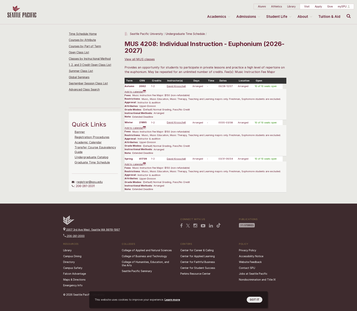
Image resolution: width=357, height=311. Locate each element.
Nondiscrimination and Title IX (257, 279)
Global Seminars (79, 77)
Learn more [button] (172, 299)
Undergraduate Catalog (91, 157)
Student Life (276, 16)
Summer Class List (81, 71)
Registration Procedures (92, 137)
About (303, 16)
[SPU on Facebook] (181, 225)
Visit (307, 6)
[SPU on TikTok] (219, 225)
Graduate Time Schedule (92, 162)
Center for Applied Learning (197, 256)
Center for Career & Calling (197, 250)
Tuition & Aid (329, 16)
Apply (318, 6)
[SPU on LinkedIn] (211, 225)
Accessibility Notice (251, 256)
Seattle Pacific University (146, 34)
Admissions (246, 16)
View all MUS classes (140, 59)
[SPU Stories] (247, 225)
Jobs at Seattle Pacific (253, 273)
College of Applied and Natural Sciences (147, 250)
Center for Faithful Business (197, 261)
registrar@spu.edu (89, 182)
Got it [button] (254, 299)
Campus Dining (72, 256)
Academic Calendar (88, 142)
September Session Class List (88, 83)
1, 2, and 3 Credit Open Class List (90, 65)
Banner (80, 132)
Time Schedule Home (83, 34)
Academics (216, 16)
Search (348, 13)
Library (291, 6)
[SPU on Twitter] (188, 225)
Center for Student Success (197, 267)
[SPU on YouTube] (203, 225)
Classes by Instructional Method (90, 58)
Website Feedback (250, 261)
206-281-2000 (75, 236)
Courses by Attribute (82, 40)
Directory (69, 261)
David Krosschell (176, 86)
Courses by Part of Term (85, 46)
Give (330, 6)
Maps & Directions (74, 279)
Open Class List (79, 52)
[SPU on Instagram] (195, 225)
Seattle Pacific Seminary (137, 271)
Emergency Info (73, 285)
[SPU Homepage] (68, 223)
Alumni (262, 6)
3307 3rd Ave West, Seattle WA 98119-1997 (92, 229)
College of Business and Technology (144, 256)
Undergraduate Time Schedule (185, 34)
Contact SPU (247, 267)
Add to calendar (134, 91)
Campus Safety (72, 267)
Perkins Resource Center (195, 273)
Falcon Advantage (74, 273)
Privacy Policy (247, 250)
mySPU (342, 6)
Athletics (276, 6)
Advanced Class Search (84, 89)
